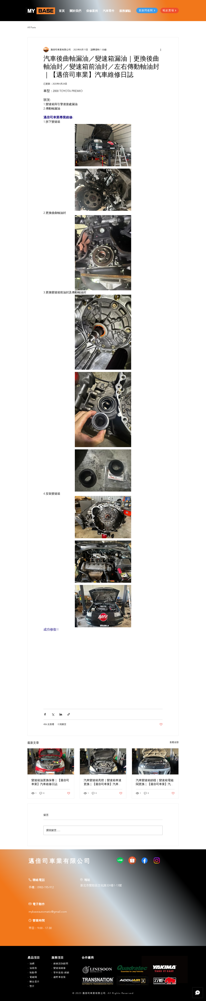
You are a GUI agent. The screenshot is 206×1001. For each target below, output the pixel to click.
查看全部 (174, 742)
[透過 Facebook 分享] (45, 714)
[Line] (120, 860)
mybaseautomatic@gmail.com (48, 911)
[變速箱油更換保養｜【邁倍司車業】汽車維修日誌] (51, 761)
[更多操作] (161, 50)
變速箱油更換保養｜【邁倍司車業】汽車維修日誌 (50, 782)
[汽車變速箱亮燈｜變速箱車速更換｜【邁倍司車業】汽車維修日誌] (103, 761)
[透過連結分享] (68, 714)
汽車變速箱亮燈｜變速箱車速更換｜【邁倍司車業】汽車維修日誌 (102, 782)
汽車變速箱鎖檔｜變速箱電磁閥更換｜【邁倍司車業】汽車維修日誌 (154, 782)
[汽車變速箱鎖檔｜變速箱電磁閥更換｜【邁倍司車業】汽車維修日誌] (155, 761)
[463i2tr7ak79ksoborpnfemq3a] (132, 860)
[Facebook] (144, 860)
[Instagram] (157, 860)
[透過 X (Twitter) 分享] (52, 714)
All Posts (31, 27)
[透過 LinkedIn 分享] (60, 714)
